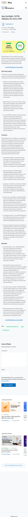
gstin (22, 326)
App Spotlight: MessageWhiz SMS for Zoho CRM (10, 417)
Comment (4, 350)
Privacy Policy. (5, 381)
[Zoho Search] (26, 2)
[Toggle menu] (26, 7)
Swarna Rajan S (7, 454)
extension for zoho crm (12, 326)
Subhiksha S (9, 24)
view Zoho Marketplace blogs (13, 465)
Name (3, 369)
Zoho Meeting (4, 448)
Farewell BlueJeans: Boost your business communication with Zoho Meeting (9, 451)
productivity (6, 330)
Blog (10, 3)
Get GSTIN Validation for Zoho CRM (14, 67)
